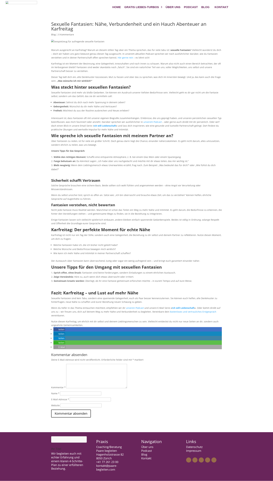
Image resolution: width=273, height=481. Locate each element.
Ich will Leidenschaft (183, 307)
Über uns (173, 7)
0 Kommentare (66, 34)
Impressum (193, 451)
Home (116, 7)
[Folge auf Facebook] (194, 460)
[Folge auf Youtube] (207, 460)
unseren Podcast (135, 307)
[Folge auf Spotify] (201, 460)
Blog (205, 7)
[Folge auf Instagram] (188, 460)
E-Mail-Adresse (60, 399)
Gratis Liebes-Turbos (141, 7)
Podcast (191, 7)
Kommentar (58, 387)
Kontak (145, 458)
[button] (59, 329)
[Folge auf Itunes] (213, 460)
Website (55, 405)
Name (55, 393)
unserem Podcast (152, 121)
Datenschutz (194, 447)
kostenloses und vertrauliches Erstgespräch (192, 311)
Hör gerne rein (125, 57)
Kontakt (221, 7)
